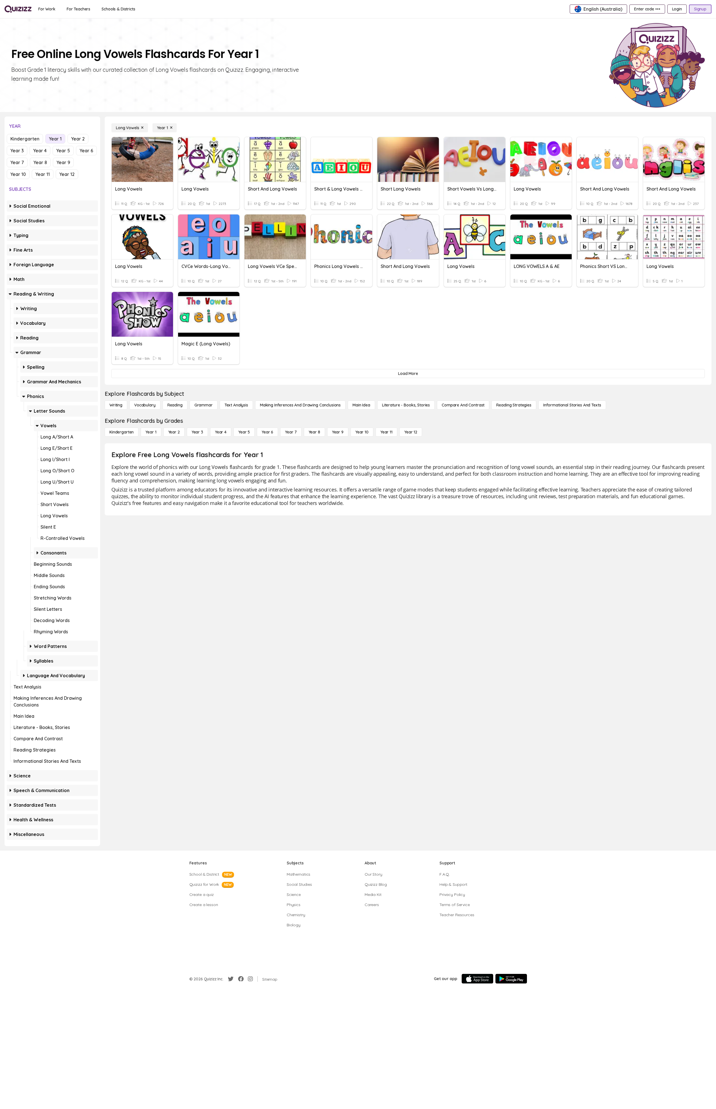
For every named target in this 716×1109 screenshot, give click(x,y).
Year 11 (42, 174)
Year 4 (40, 150)
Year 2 (78, 139)
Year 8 (40, 162)
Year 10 (18, 174)
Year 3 (17, 150)
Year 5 (63, 150)
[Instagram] (250, 978)
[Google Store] (511, 978)
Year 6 (86, 150)
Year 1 (55, 139)
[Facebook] (241, 978)
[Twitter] (231, 978)
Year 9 (63, 162)
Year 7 (17, 162)
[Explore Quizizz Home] (18, 9)
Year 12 (67, 174)
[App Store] (477, 978)
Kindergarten (24, 139)
